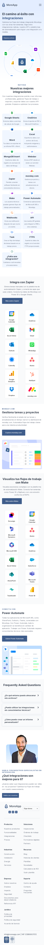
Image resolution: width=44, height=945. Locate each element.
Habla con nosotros (10, 795)
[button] (40, 4)
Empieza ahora (9, 38)
